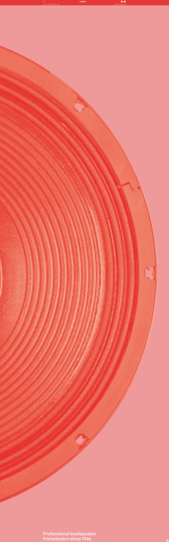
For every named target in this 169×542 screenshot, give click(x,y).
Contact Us (117, 4)
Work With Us (123, 4)
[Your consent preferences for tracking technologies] (167, 540)
